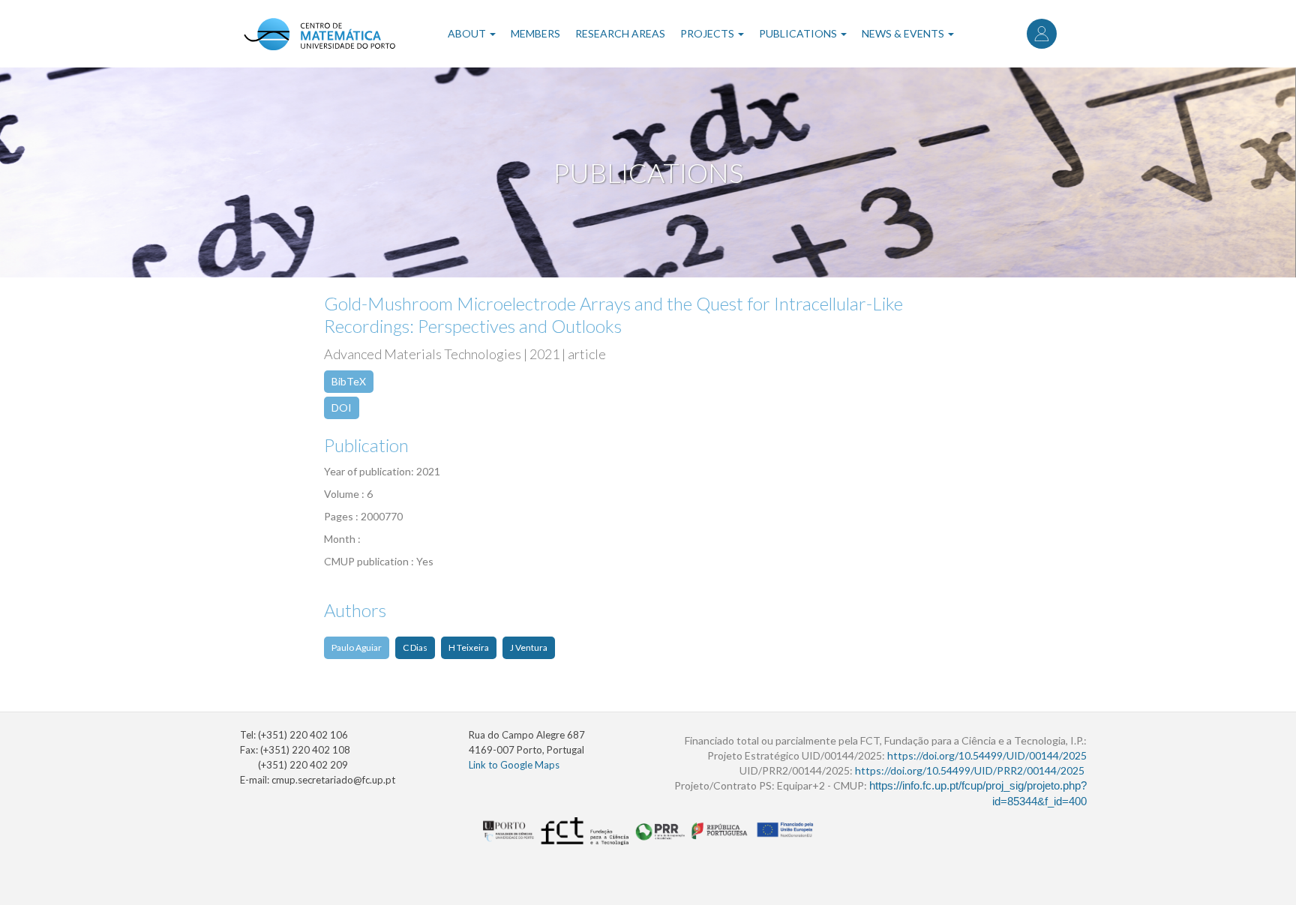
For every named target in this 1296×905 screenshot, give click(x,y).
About (468, 33)
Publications (799, 33)
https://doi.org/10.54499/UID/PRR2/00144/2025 (969, 770)
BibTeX (349, 381)
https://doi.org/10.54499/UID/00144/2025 (987, 755)
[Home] (319, 33)
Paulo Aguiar (357, 647)
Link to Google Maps (514, 765)
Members (535, 33)
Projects (708, 33)
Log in (1042, 34)
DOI (342, 407)
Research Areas (620, 33)
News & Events (904, 33)
